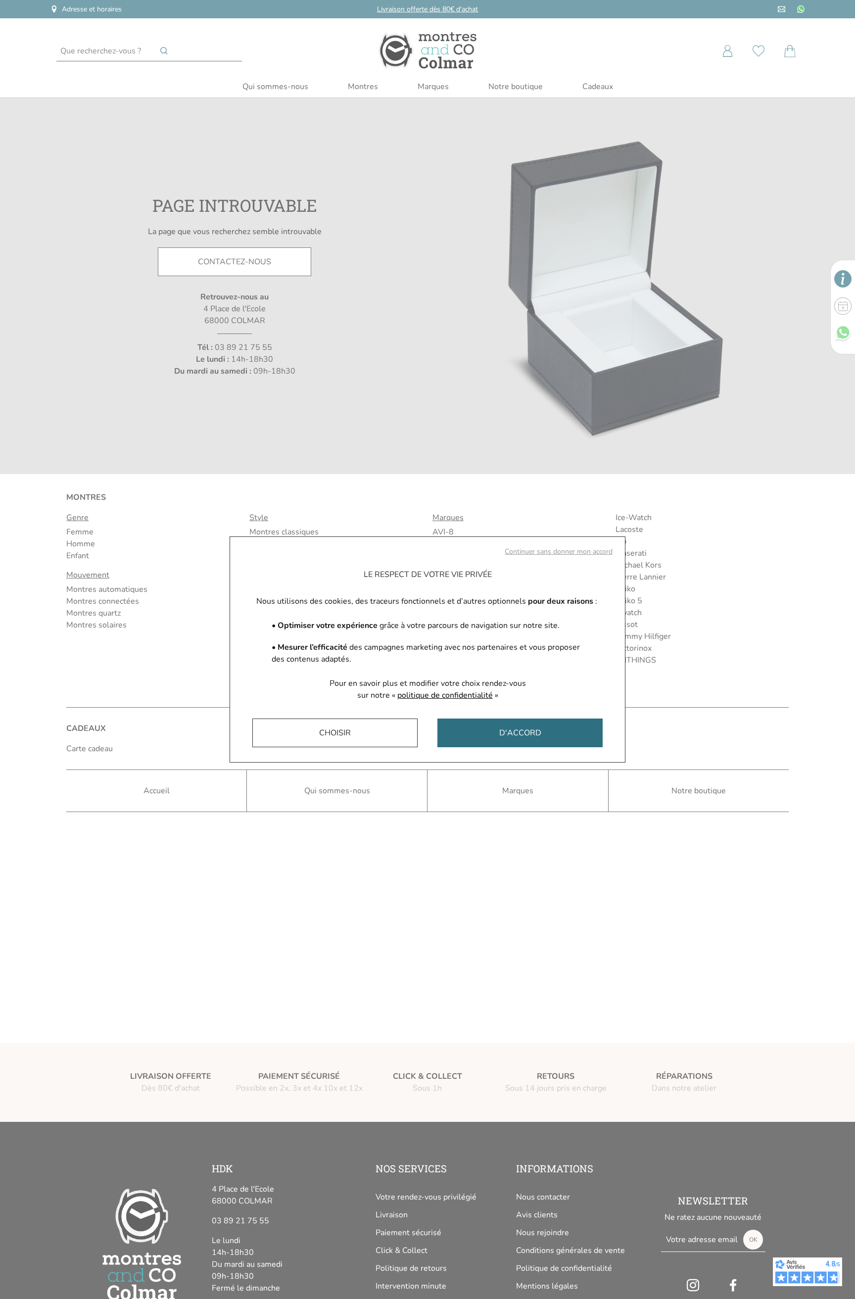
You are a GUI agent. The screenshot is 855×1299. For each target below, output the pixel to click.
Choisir (335, 732)
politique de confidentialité (445, 695)
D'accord (520, 732)
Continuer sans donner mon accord (559, 551)
